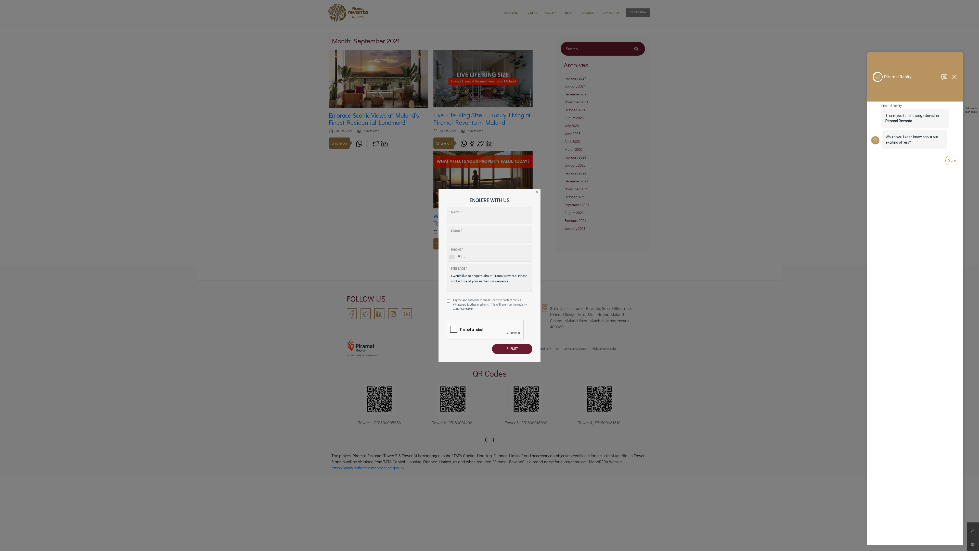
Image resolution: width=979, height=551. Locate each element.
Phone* (457, 250)
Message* (459, 269)
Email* (456, 231)
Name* (456, 212)
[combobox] (457, 257)
